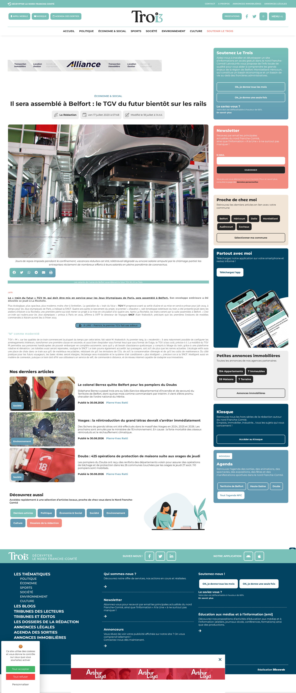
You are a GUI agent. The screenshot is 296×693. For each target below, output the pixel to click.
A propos (224, 4)
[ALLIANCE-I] (85, 83)
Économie (28, 583)
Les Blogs (24, 606)
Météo (21, 648)
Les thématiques (32, 574)
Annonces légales (275, 4)
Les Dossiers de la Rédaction (46, 622)
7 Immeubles (256, 371)
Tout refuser (20, 676)
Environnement (173, 31)
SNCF (131, 314)
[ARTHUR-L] (148, 674)
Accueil (69, 31)
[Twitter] (254, 16)
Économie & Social (112, 31)
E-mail (220, 155)
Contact (210, 4)
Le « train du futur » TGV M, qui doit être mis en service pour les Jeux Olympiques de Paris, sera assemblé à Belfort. (88, 297)
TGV (120, 305)
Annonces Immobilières (247, 4)
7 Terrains (244, 379)
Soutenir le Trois (220, 31)
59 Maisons (226, 379)
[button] (14, 272)
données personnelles (247, 182)
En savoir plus (224, 112)
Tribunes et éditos (34, 617)
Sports (136, 31)
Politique (86, 31)
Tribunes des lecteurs (39, 611)
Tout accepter (20, 669)
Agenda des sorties (35, 632)
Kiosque (23, 643)
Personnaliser (20, 684)
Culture (196, 31)
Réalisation (271, 669)
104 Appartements (231, 371)
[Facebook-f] (246, 16)
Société (151, 31)
